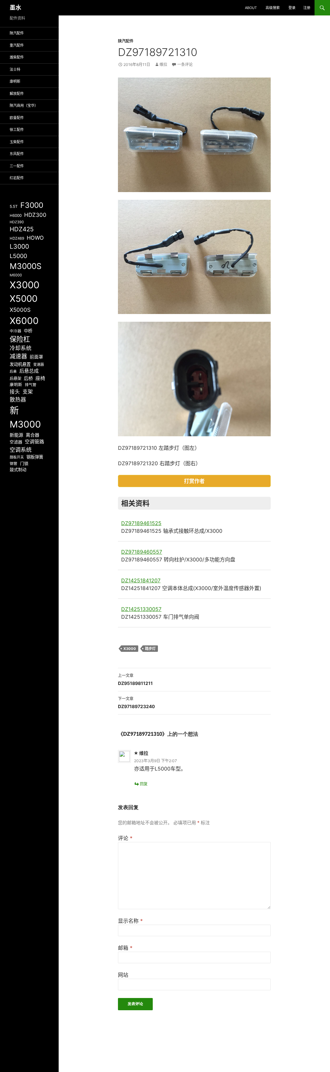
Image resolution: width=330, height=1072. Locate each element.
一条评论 (185, 64)
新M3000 (25, 417)
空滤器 (16, 441)
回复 (144, 783)
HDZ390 (17, 222)
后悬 (13, 371)
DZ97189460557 (141, 552)
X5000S (20, 309)
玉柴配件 (17, 142)
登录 (292, 7)
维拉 (163, 64)
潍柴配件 (17, 57)
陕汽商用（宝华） (24, 105)
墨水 (15, 7)
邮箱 (125, 948)
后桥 (28, 378)
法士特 (15, 69)
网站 (123, 975)
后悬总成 (29, 371)
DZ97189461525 (141, 523)
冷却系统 (21, 348)
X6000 (24, 320)
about (251, 7)
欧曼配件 (17, 118)
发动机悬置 (20, 364)
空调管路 (34, 442)
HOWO (35, 238)
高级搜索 (273, 7)
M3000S (26, 266)
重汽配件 (17, 45)
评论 (125, 838)
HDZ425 (22, 229)
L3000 (19, 246)
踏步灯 (150, 648)
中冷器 (15, 331)
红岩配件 (17, 178)
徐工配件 (17, 129)
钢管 (13, 463)
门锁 (24, 463)
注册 (306, 7)
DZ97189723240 (136, 702)
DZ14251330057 (141, 609)
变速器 (38, 364)
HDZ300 (35, 214)
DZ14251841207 (140, 580)
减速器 (18, 356)
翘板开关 (17, 457)
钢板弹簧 (34, 456)
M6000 (16, 275)
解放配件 (17, 93)
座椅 (40, 378)
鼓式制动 (18, 469)
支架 (28, 392)
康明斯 (15, 81)
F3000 (31, 205)
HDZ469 (17, 238)
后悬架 (15, 378)
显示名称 (130, 921)
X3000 (129, 648)
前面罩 (36, 356)
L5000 (18, 256)
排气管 (30, 385)
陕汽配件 (125, 41)
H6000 (16, 215)
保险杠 (20, 339)
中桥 (28, 330)
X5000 (23, 298)
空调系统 (21, 449)
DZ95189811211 (135, 679)
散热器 (18, 399)
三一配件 (17, 166)
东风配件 (17, 154)
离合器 (32, 435)
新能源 (16, 435)
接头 (15, 392)
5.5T (14, 206)
